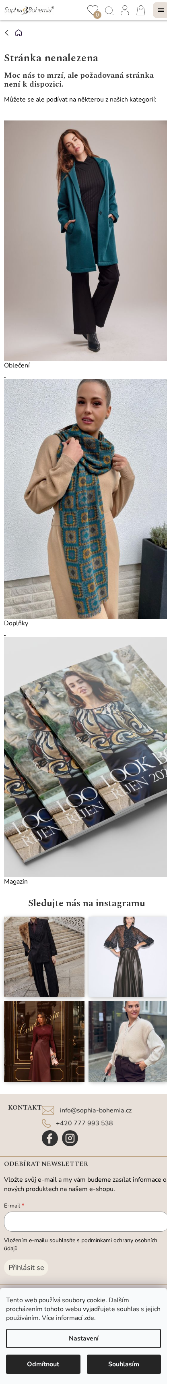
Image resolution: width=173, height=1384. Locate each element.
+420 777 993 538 (84, 1123)
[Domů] (18, 32)
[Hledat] (109, 10)
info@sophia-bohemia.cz (96, 1110)
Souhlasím (123, 1364)
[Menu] (161, 10)
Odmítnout (43, 1364)
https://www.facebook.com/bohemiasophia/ (50, 1138)
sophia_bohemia (70, 1138)
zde (89, 1317)
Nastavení (84, 1338)
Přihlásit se (26, 1267)
